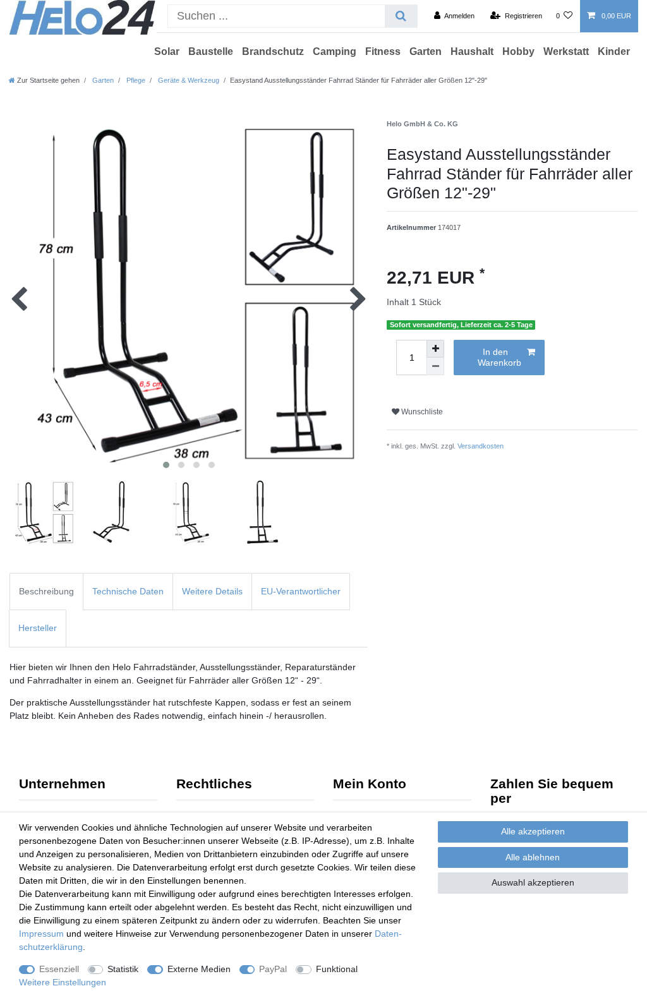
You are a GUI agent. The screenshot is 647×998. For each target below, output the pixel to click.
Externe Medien (199, 969)
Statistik (122, 969)
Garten (425, 51)
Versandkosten (480, 446)
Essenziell (59, 969)
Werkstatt (566, 51)
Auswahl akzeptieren (533, 882)
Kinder (614, 51)
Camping (334, 51)
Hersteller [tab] (37, 628)
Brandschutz (273, 51)
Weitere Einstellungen (62, 982)
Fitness (383, 51)
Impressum (41, 934)
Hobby (518, 51)
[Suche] (401, 16)
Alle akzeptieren (533, 831)
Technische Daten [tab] (128, 591)
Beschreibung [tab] (46, 591)
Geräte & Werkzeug (187, 80)
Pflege (134, 80)
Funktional (337, 969)
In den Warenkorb (499, 357)
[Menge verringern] (435, 366)
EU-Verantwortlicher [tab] (301, 591)
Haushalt (471, 51)
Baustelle (210, 51)
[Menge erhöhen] (435, 349)
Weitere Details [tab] (212, 591)
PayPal (273, 969)
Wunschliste (421, 411)
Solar (166, 51)
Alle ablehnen (532, 857)
